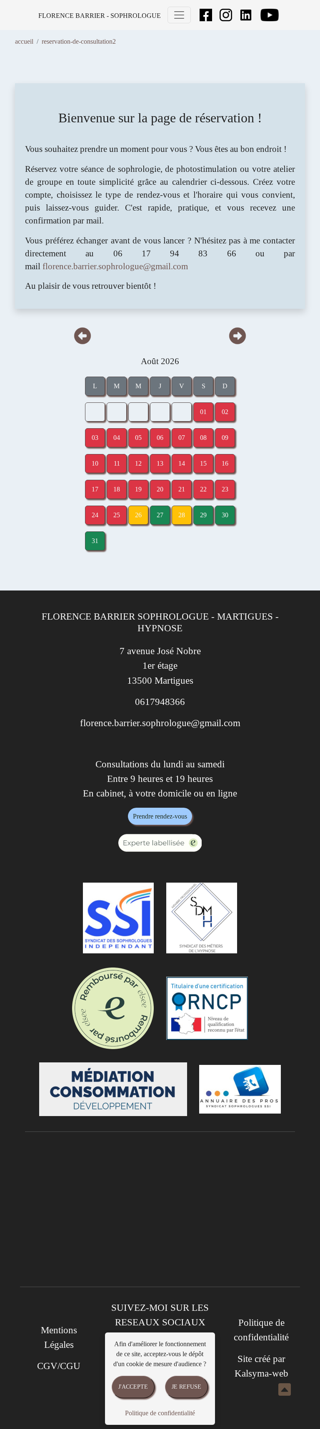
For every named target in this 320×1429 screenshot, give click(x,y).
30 (225, 515)
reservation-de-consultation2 (79, 41)
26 (138, 515)
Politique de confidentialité (160, 1413)
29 (203, 515)
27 (160, 515)
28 (181, 515)
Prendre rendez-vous (160, 816)
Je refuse (186, 1386)
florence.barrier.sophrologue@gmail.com (115, 266)
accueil (24, 41)
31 (95, 540)
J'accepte (133, 1386)
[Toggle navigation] (179, 15)
